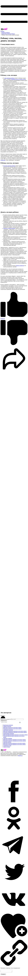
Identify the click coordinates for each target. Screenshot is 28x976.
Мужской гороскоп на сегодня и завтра (12, 728)
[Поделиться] (14, 372)
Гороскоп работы (7, 742)
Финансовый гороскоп (8, 733)
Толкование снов (7, 745)
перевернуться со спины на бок (18, 79)
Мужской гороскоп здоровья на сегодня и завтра (14, 740)
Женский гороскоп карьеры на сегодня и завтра (14, 743)
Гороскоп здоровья (7, 738)
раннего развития (20, 265)
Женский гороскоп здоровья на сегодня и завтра (14, 739)
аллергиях (3, 160)
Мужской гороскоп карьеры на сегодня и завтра (14, 744)
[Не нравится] (14, 345)
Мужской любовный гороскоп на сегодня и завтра (15, 732)
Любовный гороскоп (8, 729)
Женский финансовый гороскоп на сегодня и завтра (15, 734)
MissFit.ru (20, 755)
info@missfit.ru (20, 753)
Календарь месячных (8, 725)
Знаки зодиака (6, 746)
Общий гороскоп (7, 726)
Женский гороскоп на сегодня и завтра (12, 727)
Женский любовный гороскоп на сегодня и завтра (15, 731)
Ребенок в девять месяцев (9, 228)
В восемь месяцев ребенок (9, 165)
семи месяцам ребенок (9, 78)
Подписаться (3, 720)
